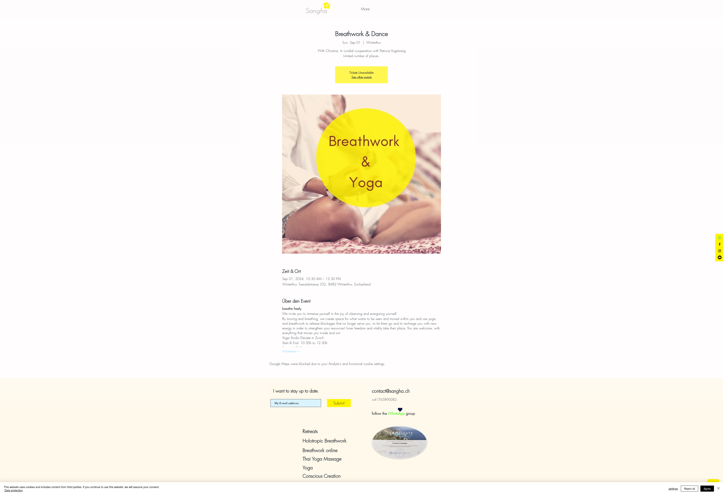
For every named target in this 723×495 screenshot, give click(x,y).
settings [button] (673, 488)
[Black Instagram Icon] (719, 251)
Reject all (689, 488)
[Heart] (400, 409)
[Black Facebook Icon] (719, 244)
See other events (362, 77)
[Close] (718, 488)
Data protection (14, 490)
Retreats (310, 431)
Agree (707, 488)
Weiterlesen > (291, 351)
